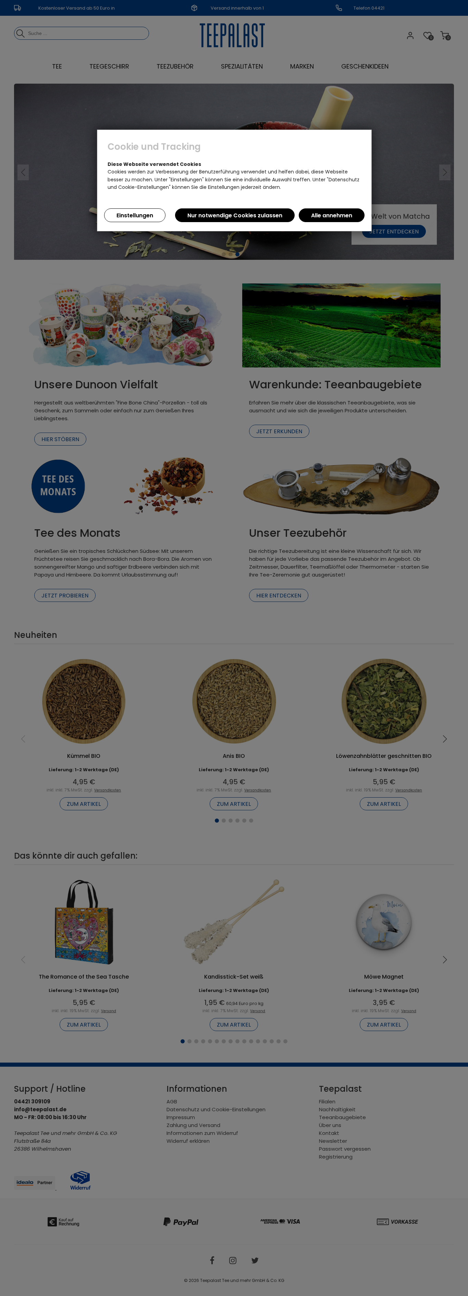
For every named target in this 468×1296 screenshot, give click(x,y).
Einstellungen (134, 215)
